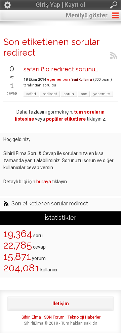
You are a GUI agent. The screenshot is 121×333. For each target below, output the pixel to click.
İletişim (60, 303)
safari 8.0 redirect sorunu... (61, 69)
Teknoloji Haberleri (85, 317)
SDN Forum (54, 317)
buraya (43, 181)
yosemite (101, 94)
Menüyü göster (87, 15)
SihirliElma (31, 317)
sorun (69, 94)
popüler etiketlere (66, 119)
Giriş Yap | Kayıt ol (60, 4)
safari (31, 94)
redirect (50, 94)
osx (84, 94)
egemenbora (59, 79)
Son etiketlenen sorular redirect (49, 203)
